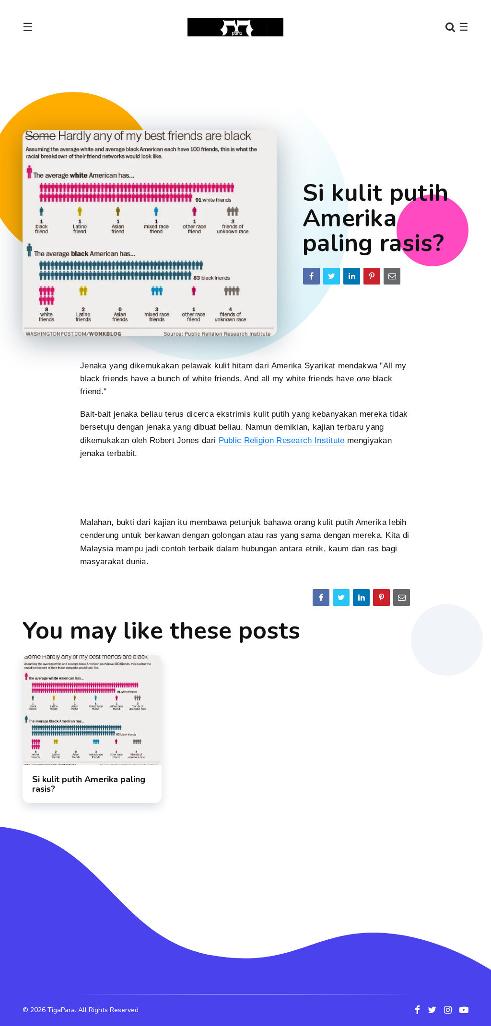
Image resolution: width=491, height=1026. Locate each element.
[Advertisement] (245, 83)
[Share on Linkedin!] (351, 276)
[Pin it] (371, 276)
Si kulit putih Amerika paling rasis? (88, 784)
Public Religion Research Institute (282, 440)
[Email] (392, 276)
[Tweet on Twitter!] (331, 276)
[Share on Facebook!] (311, 276)
